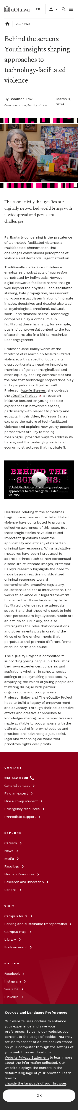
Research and (24, 882)
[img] (17, 9)
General (17, 786)
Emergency (22, 809)
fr (38, 9)
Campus (16, 916)
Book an (15, 947)
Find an (16, 793)
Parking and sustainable (35, 924)
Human (19, 874)
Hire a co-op (20, 801)
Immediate (20, 817)
